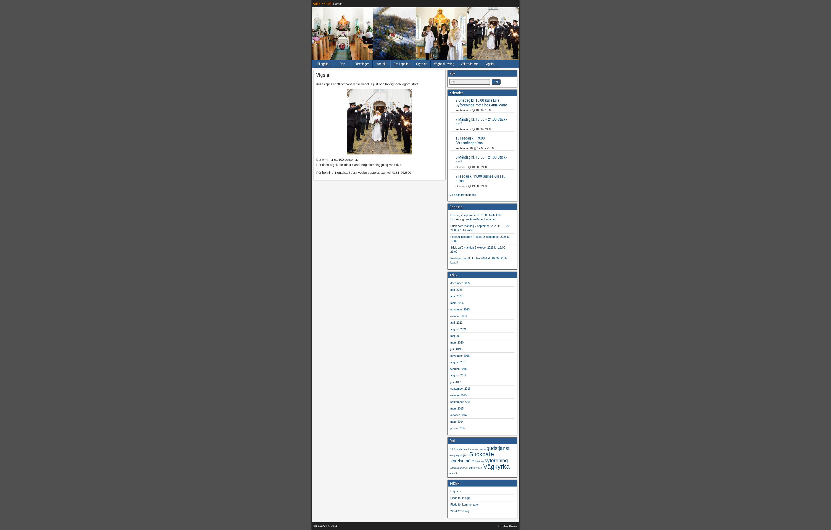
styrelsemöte (461, 460)
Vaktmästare (469, 64)
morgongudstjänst (458, 455)
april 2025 (456, 289)
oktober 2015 (458, 395)
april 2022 (456, 322)
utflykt (472, 468)
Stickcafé (481, 454)
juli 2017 (455, 382)
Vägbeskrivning (444, 64)
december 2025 (460, 283)
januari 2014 (457, 428)
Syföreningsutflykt (458, 468)
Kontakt (381, 64)
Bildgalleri (323, 64)
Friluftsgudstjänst (458, 449)
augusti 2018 (458, 362)
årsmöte (453, 473)
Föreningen (361, 64)
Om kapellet (402, 64)
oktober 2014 (458, 415)
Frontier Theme (507, 526)
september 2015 (460, 401)
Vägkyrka (496, 466)
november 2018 (460, 355)
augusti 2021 (458, 329)
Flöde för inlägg (460, 497)
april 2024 (456, 296)
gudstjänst (497, 448)
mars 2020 (457, 342)
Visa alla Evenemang (462, 194)
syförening (496, 460)
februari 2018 (458, 369)
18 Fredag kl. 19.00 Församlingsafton (470, 140)
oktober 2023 (458, 316)
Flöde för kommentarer (464, 504)
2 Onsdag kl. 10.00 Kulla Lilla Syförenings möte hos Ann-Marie (481, 102)
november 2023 (460, 309)
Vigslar (489, 64)
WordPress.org (459, 511)
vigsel (479, 468)
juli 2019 (455, 349)
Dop (342, 64)
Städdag (479, 461)
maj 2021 (456, 335)
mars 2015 (457, 408)
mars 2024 (457, 303)
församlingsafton (477, 449)
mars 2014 (457, 421)
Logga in (455, 491)
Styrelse (421, 64)
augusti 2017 (458, 375)
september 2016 (460, 388)
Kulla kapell (322, 3)
